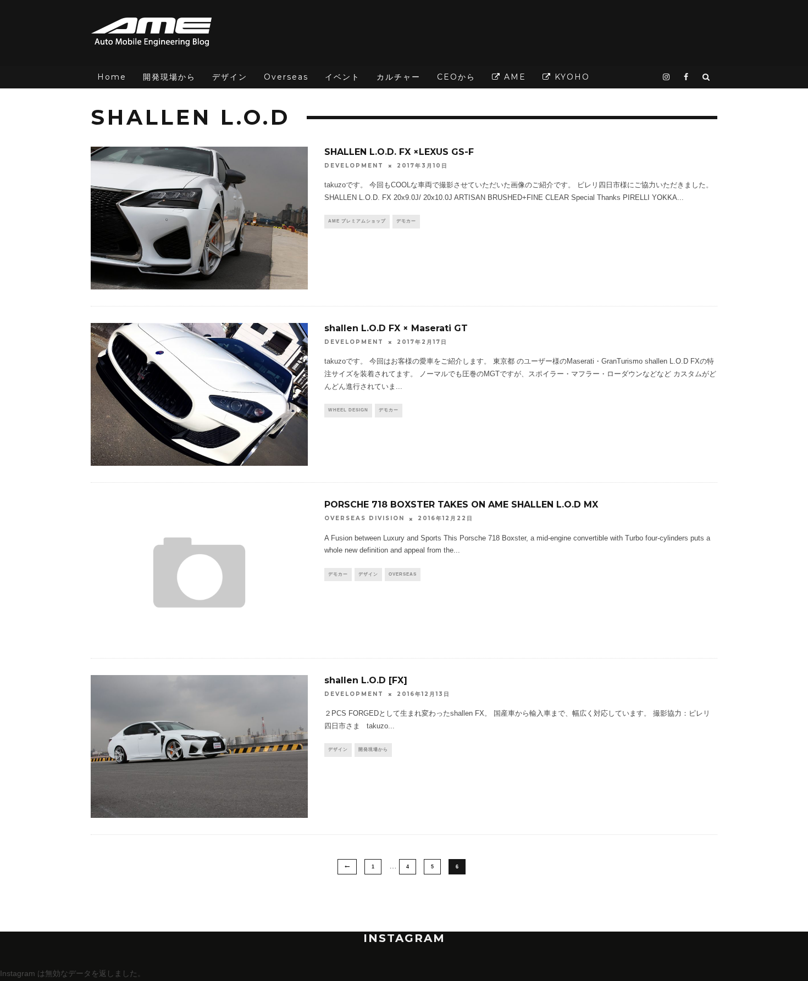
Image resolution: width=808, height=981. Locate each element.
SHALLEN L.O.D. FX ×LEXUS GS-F (399, 152)
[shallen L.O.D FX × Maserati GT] (199, 394)
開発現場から (169, 77)
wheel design (348, 410)
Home (111, 77)
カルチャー (398, 77)
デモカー (406, 221)
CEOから (456, 77)
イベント (342, 77)
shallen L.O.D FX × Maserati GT (396, 328)
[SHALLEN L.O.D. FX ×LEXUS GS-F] (199, 218)
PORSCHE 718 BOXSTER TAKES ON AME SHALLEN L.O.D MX (461, 504)
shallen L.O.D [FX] (365, 680)
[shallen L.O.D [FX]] (199, 746)
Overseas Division (364, 518)
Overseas (286, 77)
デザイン (229, 77)
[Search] (706, 77)
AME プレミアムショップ (357, 221)
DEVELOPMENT (354, 165)
